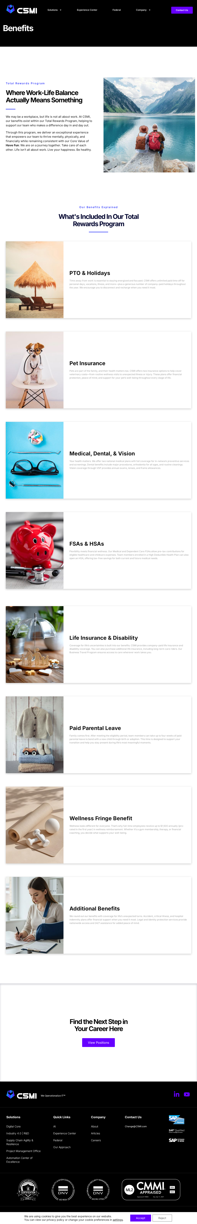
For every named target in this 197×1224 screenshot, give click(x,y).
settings (118, 1219)
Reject (162, 1218)
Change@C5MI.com (136, 1126)
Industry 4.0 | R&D (17, 1133)
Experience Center (87, 9)
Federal (117, 9)
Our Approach (62, 1147)
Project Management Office (23, 1151)
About (94, 1126)
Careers (96, 1140)
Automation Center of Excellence (19, 1159)
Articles (95, 1133)
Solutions (53, 9)
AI (54, 1126)
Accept (140, 1218)
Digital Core (13, 1126)
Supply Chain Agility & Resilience (19, 1142)
